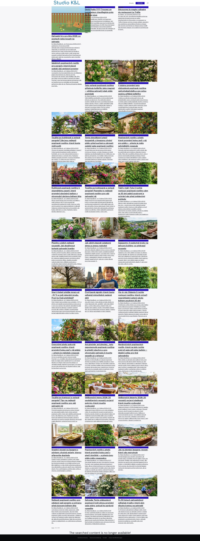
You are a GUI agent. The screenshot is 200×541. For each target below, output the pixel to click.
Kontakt (105, 537)
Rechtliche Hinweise (83, 537)
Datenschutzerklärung (95, 537)
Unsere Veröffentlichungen (115, 537)
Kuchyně (140, 3)
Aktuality (131, 3)
